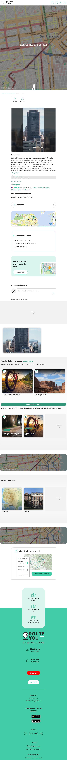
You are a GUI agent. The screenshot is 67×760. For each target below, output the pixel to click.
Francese (41, 188)
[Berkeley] (33, 499)
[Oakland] (12, 499)
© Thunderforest (39, 226)
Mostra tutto (28, 361)
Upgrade (33, 673)
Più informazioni (16, 181)
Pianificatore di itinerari (41, 574)
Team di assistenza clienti (34, 758)
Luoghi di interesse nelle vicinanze (25, 243)
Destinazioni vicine (20, 247)
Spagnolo (21, 190)
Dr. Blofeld (6, 87)
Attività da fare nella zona (22, 240)
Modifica (22, 101)
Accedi (33, 682)
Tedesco (27, 190)
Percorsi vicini (20, 272)
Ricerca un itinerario (35, 660)
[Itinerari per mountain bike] (17, 381)
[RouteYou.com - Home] (9, 2)
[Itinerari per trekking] (49, 381)
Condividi (15, 101)
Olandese (14, 190)
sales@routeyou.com (34, 749)
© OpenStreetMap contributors (49, 226)
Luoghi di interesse (6, 93)
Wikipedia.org (19, 176)
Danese (35, 188)
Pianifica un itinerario (35, 650)
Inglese (47, 188)
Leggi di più (15, 173)
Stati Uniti (13, 93)
